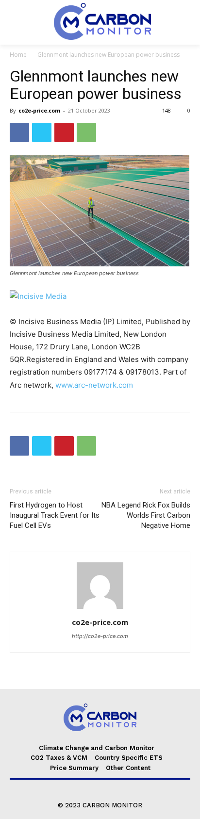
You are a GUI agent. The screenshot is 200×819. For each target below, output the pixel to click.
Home (18, 54)
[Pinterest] (64, 132)
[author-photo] (100, 609)
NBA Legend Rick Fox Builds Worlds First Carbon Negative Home (145, 515)
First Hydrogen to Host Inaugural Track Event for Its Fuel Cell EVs (55, 515)
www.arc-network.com (94, 385)
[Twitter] (41, 132)
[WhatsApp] (86, 132)
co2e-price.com (39, 110)
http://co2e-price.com (100, 636)
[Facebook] (19, 132)
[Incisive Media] (100, 296)
